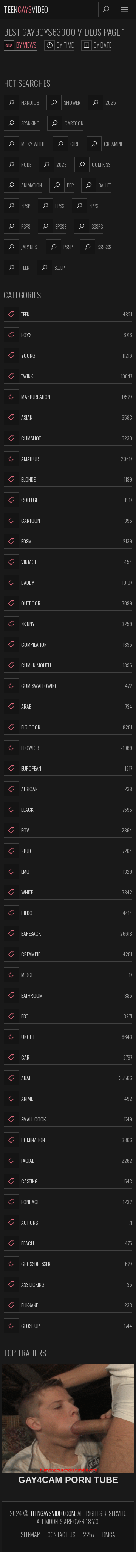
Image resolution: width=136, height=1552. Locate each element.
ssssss (104, 247)
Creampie (76, 954)
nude (26, 164)
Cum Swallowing (76, 685)
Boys (76, 335)
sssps (97, 226)
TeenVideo (26, 9)
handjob (30, 102)
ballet (105, 185)
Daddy (76, 582)
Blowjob (76, 747)
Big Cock (76, 727)
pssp (68, 247)
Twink (76, 376)
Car (76, 1057)
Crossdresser (76, 1263)
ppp (70, 185)
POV (76, 830)
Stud (76, 851)
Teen (76, 314)
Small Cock (76, 1119)
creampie (113, 144)
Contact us (62, 1534)
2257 (89, 1534)
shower (72, 102)
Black (76, 809)
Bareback (76, 933)
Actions (76, 1222)
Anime (76, 1098)
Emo (76, 871)
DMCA (108, 1534)
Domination (76, 1140)
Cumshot (76, 438)
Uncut (76, 1036)
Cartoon (76, 520)
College (76, 500)
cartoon (74, 123)
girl (74, 144)
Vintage (76, 562)
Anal (76, 1078)
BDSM (76, 541)
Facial (76, 1160)
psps (25, 226)
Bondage (76, 1202)
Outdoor (76, 603)
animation (31, 185)
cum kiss (101, 164)
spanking (30, 123)
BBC (76, 1016)
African (76, 789)
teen (25, 267)
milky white (33, 144)
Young (76, 355)
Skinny (76, 624)
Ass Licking (76, 1284)
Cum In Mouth (76, 665)
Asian (76, 417)
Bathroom (76, 995)
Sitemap (30, 1534)
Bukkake (76, 1305)
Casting (76, 1181)
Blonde (76, 479)
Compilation (76, 644)
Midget (76, 974)
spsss (60, 226)
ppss (59, 205)
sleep (59, 267)
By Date (102, 45)
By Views (26, 45)
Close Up (76, 1325)
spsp (25, 205)
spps (93, 205)
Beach (76, 1243)
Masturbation (76, 396)
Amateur (76, 458)
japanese (30, 247)
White (76, 892)
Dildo (76, 913)
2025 (110, 102)
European (76, 768)
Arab (76, 706)
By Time (65, 45)
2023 (61, 164)
